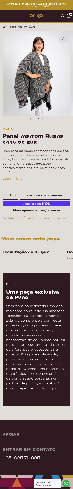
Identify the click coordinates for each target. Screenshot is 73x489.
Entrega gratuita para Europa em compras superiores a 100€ (36, 4)
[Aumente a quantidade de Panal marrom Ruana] (15, 195)
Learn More (13, 178)
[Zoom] (63, 38)
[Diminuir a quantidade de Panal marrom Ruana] (5, 195)
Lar (5, 26)
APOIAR (11, 434)
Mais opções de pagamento (36, 210)
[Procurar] (63, 16)
